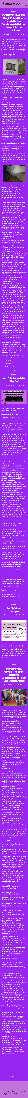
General (14, 11)
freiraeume (11, 34)
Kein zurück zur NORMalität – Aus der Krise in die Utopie (9, 1093)
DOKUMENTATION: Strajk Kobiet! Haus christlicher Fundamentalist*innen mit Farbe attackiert (14, 23)
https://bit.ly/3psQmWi (9, 727)
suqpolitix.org (20, 1018)
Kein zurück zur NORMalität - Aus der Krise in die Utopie (11, 4)
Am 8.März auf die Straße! (14, 380)
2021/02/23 (21, 615)
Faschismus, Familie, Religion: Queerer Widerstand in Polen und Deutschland (14, 674)
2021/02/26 (21, 385)
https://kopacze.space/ (9, 1016)
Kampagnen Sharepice (14, 609)
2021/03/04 (21, 34)
